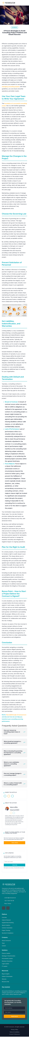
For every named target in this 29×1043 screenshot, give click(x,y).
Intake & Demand (6, 920)
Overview (4, 917)
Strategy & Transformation (8, 956)
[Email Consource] (8, 908)
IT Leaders (4, 966)
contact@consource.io (10, 897)
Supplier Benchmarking (8, 922)
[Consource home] (8, 2)
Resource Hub (5, 981)
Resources (5, 970)
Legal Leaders (5, 963)
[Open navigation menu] (25, 2)
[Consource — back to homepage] (8, 884)
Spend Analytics (6, 925)
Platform (4, 914)
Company (5, 937)
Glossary (4, 979)
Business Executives (7, 961)
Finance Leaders (6, 953)
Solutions (5, 950)
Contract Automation (7, 927)
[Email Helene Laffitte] (11, 813)
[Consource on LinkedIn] (3, 908)
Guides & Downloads (7, 976)
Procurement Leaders (7, 958)
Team (3, 943)
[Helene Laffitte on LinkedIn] (14, 813)
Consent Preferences (14, 1034)
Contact (4, 945)
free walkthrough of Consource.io (16, 714)
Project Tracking (6, 930)
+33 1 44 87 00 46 (9, 900)
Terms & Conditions (14, 1032)
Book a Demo (15, 842)
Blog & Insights (6, 973)
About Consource (6, 940)
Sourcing (14, 27)
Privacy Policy (14, 1029)
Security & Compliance (7, 933)
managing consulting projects (11, 86)
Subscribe (14, 865)
